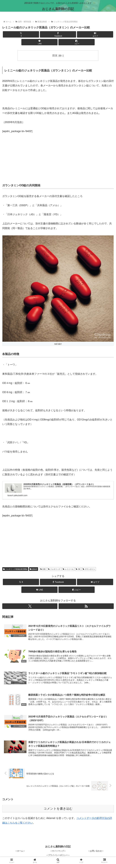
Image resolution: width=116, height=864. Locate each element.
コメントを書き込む (58, 808)
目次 (54, 55)
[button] (76, 42)
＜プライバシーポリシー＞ (58, 855)
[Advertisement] (58, 157)
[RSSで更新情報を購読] (86, 606)
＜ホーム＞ (20, 850)
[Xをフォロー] (29, 606)
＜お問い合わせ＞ (96, 850)
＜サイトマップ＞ (58, 850)
